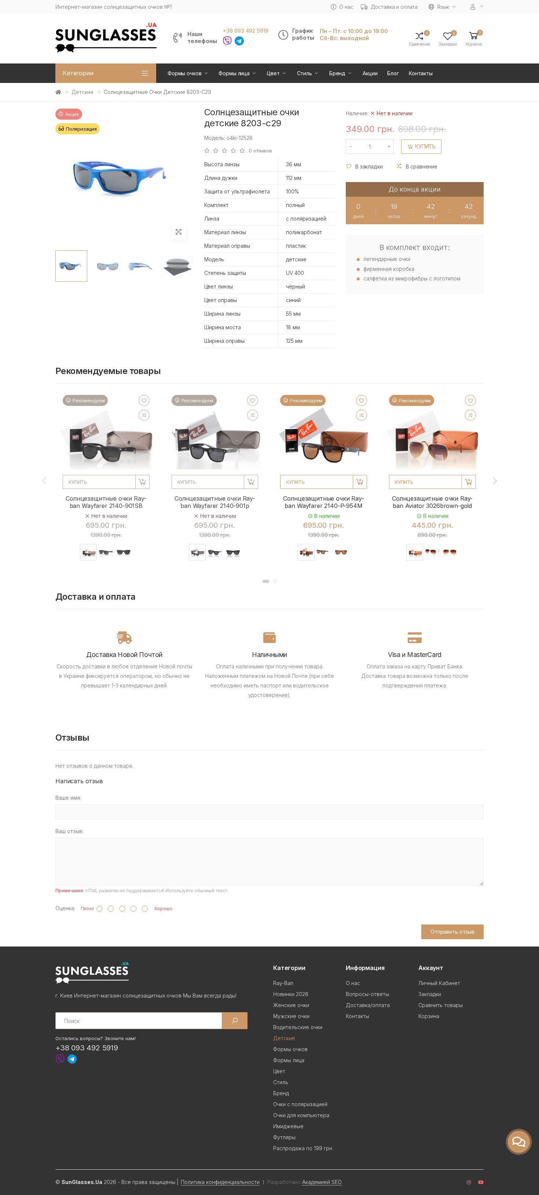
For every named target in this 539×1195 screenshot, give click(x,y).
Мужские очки (291, 1016)
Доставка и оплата (394, 7)
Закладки (429, 994)
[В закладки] (144, 400)
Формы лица (234, 73)
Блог (393, 73)
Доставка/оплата (368, 1005)
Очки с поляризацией (300, 1104)
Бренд (337, 73)
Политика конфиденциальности (220, 1182)
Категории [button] (78, 73)
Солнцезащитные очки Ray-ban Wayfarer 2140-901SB (106, 502)
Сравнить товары (440, 1005)
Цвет (273, 73)
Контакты (421, 73)
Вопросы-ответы (367, 994)
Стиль (304, 73)
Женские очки (291, 1005)
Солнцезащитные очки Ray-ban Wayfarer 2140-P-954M (323, 502)
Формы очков (184, 73)
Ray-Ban (283, 983)
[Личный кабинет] (477, 6)
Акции (370, 73)
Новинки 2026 (290, 994)
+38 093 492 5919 (245, 31)
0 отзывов (260, 150)
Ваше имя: (68, 798)
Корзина (428, 1016)
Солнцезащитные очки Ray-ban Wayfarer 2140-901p (215, 502)
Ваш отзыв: (69, 831)
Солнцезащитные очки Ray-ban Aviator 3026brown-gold (432, 502)
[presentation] (44, 480)
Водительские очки (297, 1027)
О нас (346, 7)
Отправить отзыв (452, 932)
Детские (83, 92)
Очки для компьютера (301, 1115)
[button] (474, 38)
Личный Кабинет (439, 983)
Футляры (284, 1137)
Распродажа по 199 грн (302, 1148)
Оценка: (65, 908)
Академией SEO (322, 1182)
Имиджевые (288, 1126)
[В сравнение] (144, 415)
